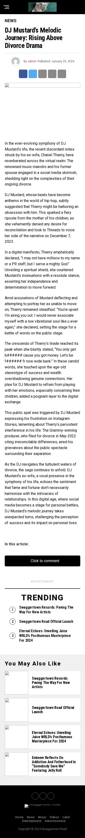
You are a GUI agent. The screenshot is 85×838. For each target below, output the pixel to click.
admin (32, 61)
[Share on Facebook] (23, 74)
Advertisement (55, 821)
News (31, 817)
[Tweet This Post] (33, 74)
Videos (54, 817)
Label (66, 817)
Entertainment (31, 821)
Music (42, 817)
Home (19, 817)
